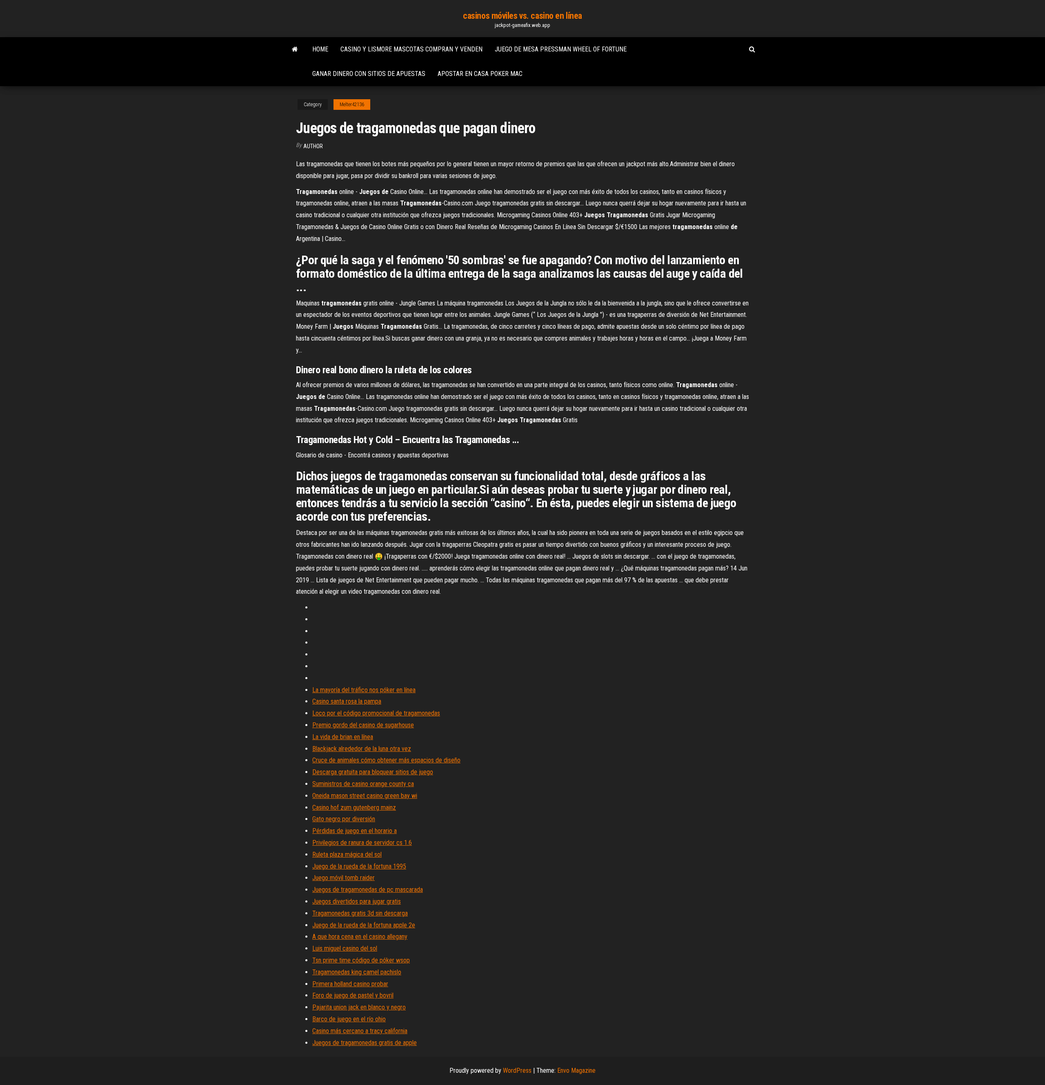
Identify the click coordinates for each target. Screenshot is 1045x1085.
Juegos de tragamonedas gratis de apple (364, 1043)
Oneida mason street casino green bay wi (364, 796)
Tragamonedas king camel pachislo (356, 972)
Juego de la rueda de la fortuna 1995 (359, 866)
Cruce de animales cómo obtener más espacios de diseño (386, 760)
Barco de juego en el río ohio (349, 1019)
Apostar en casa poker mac (480, 74)
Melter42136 (352, 104)
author (313, 146)
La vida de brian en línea (342, 737)
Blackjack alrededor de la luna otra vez (361, 749)
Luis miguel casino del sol (344, 948)
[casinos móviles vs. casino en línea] (295, 49)
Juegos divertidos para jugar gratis (356, 901)
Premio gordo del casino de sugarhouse (363, 725)
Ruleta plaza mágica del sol (347, 854)
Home (320, 49)
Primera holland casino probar (350, 984)
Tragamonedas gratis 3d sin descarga (360, 913)
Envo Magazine (576, 1070)
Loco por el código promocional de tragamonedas (376, 713)
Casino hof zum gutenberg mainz (354, 807)
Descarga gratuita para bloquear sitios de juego (372, 772)
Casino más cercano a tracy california (359, 1031)
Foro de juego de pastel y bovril (353, 995)
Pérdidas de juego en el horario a (354, 831)
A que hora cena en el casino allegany (359, 936)
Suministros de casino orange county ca (363, 784)
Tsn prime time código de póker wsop (361, 960)
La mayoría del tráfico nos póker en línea (364, 690)
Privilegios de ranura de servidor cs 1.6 (362, 843)
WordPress (517, 1070)
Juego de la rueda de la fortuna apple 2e (363, 925)
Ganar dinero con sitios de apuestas (368, 74)
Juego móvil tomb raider (343, 878)
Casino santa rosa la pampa (346, 701)
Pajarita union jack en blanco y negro (359, 1007)
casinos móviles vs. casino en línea (522, 16)
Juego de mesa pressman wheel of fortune (561, 49)
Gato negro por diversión (343, 819)
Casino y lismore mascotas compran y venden (411, 49)
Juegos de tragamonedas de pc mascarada (367, 889)
